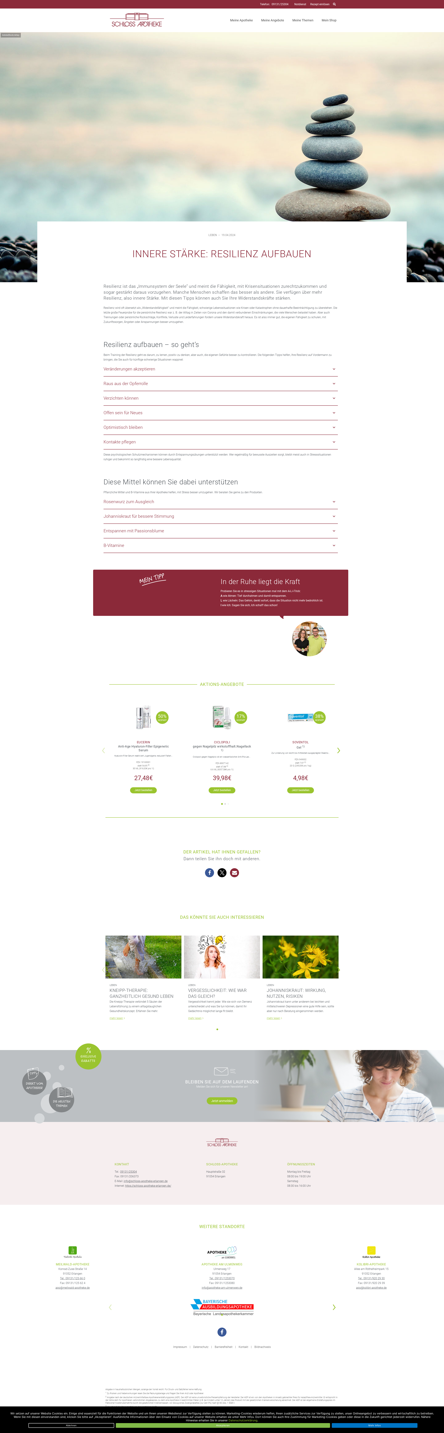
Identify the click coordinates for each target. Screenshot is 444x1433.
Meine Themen (302, 20)
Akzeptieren (223, 1425)
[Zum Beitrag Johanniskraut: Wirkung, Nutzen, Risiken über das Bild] (301, 957)
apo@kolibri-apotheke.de (371, 1287)
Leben (212, 235)
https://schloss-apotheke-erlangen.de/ (148, 1185)
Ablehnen (71, 1425)
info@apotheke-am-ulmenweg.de (222, 1287)
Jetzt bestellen (143, 790)
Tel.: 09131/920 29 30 (371, 1278)
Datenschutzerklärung (243, 1420)
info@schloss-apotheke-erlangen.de (146, 1181)
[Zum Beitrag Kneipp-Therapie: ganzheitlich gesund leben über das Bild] (143, 957)
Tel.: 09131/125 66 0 (72, 1278)
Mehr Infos (374, 1425)
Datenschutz (200, 1347)
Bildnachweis (262, 1347)
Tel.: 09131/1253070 (222, 1278)
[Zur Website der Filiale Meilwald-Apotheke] (72, 1252)
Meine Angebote (272, 20)
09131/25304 (280, 4)
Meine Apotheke (241, 20)
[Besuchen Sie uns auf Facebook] (222, 1332)
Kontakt (243, 1347)
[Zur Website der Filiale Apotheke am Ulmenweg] (221, 1252)
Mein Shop (329, 20)
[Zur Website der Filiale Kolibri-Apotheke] (371, 1252)
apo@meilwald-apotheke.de (73, 1287)
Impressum (180, 1347)
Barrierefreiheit (223, 1347)
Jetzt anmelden (222, 1101)
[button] (339, 748)
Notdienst (300, 4)
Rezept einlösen (320, 4)
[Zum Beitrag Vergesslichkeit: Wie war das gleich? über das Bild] (222, 957)
